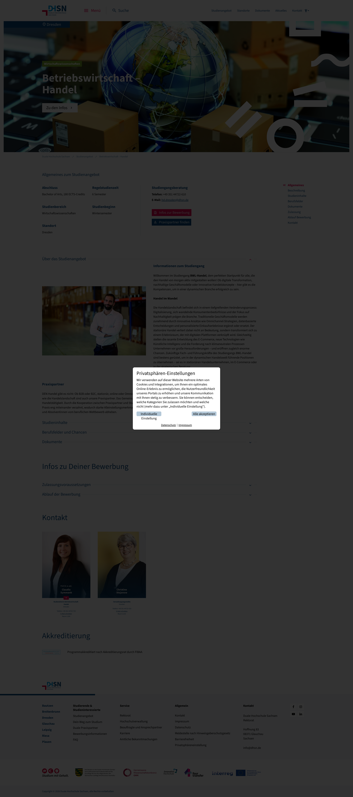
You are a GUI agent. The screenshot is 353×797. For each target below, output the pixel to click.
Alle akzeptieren (204, 414)
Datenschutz (168, 425)
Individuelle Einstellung (149, 414)
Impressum (185, 425)
